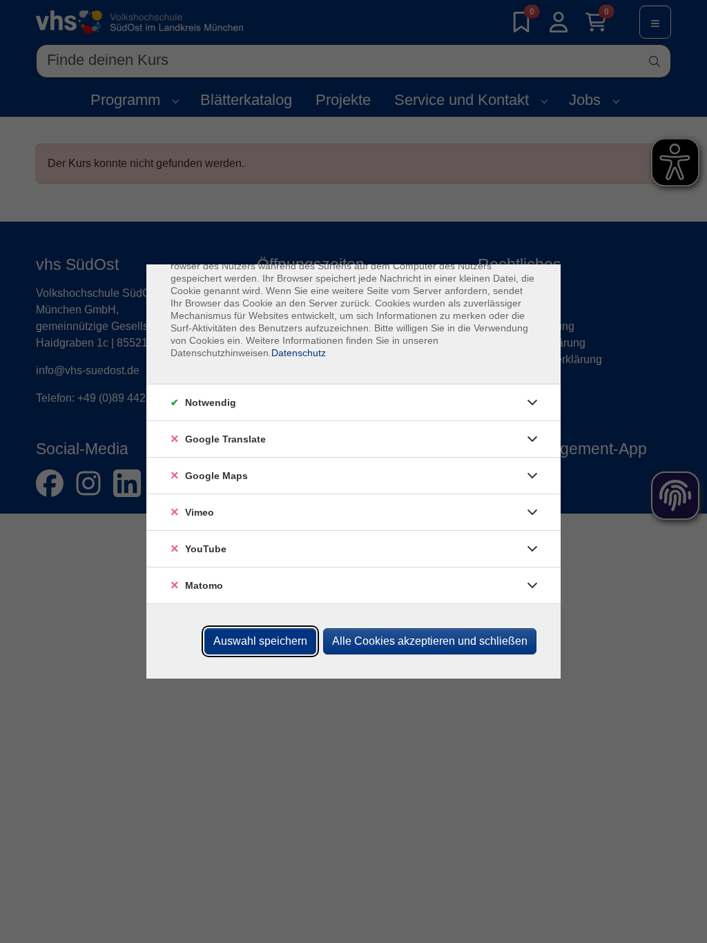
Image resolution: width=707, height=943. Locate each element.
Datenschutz (298, 352)
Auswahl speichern (260, 641)
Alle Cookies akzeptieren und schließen (429, 641)
